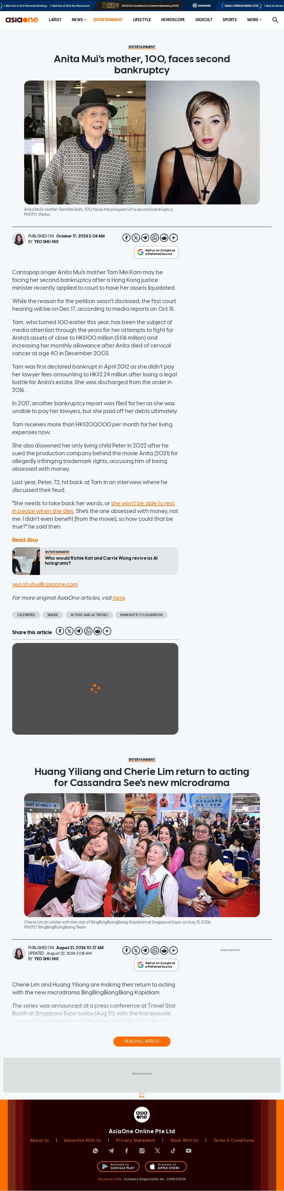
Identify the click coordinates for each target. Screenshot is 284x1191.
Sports (230, 19)
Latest (55, 19)
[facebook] (126, 238)
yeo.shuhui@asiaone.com (45, 584)
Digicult (204, 19)
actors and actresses (89, 615)
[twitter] (136, 238)
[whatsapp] (154, 238)
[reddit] (164, 238)
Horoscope (173, 19)
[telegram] (145, 238)
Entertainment (108, 19)
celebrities (26, 615)
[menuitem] (55, 20)
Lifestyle (142, 19)
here (119, 597)
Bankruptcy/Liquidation (141, 615)
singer (52, 615)
